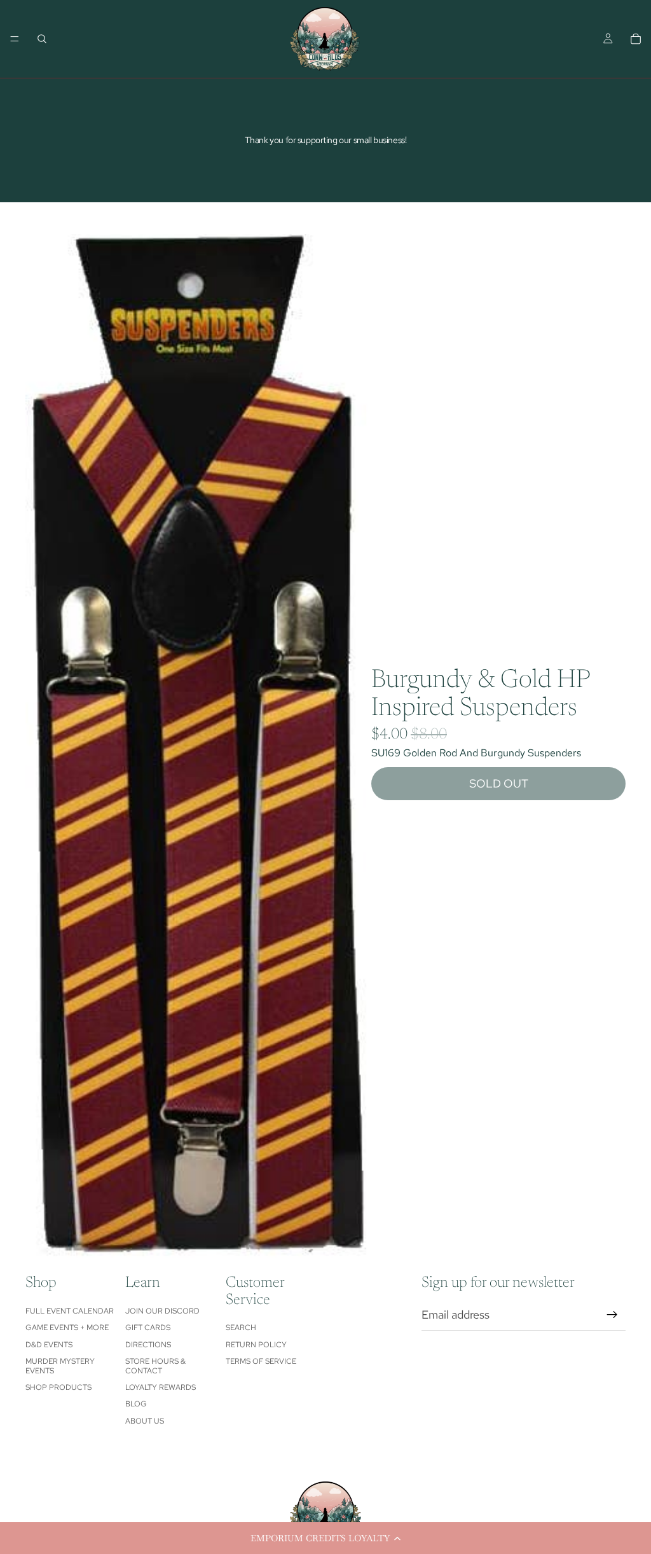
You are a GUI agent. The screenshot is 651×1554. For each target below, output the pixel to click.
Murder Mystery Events (60, 1365)
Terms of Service (261, 1361)
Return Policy (256, 1345)
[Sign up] (612, 1314)
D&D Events (48, 1345)
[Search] (42, 39)
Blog (136, 1404)
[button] (325, 1538)
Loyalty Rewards (160, 1387)
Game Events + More (67, 1327)
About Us (144, 1421)
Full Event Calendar (69, 1311)
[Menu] (14, 38)
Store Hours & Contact (155, 1365)
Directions (148, 1345)
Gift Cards (147, 1327)
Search (241, 1327)
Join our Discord (162, 1311)
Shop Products (58, 1387)
